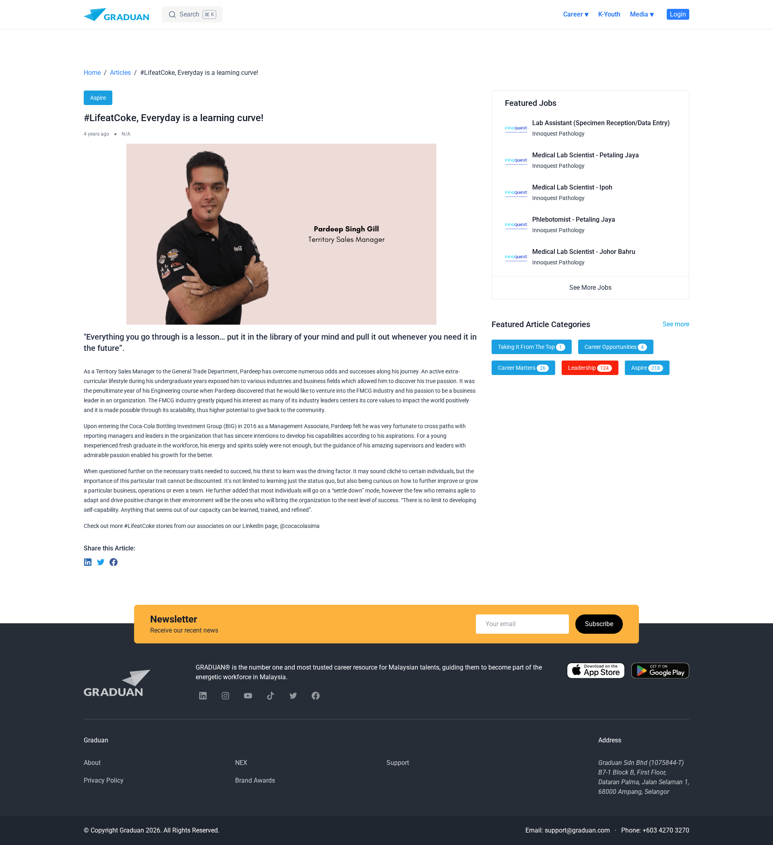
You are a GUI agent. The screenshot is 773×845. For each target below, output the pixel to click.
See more (676, 324)
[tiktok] (270, 695)
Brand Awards (255, 780)
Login (678, 14)
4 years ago (96, 134)
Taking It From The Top (530, 347)
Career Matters (522, 368)
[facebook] (315, 695)
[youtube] (248, 695)
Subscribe (599, 624)
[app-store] (596, 672)
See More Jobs (590, 287)
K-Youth (609, 14)
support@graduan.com (577, 830)
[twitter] (293, 695)
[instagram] (225, 695)
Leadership (588, 368)
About (92, 763)
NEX (241, 763)
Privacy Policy (104, 780)
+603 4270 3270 (666, 830)
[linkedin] (203, 695)
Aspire (98, 98)
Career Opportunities (614, 347)
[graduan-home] (116, 14)
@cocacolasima (300, 526)
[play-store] (660, 672)
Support (397, 763)
